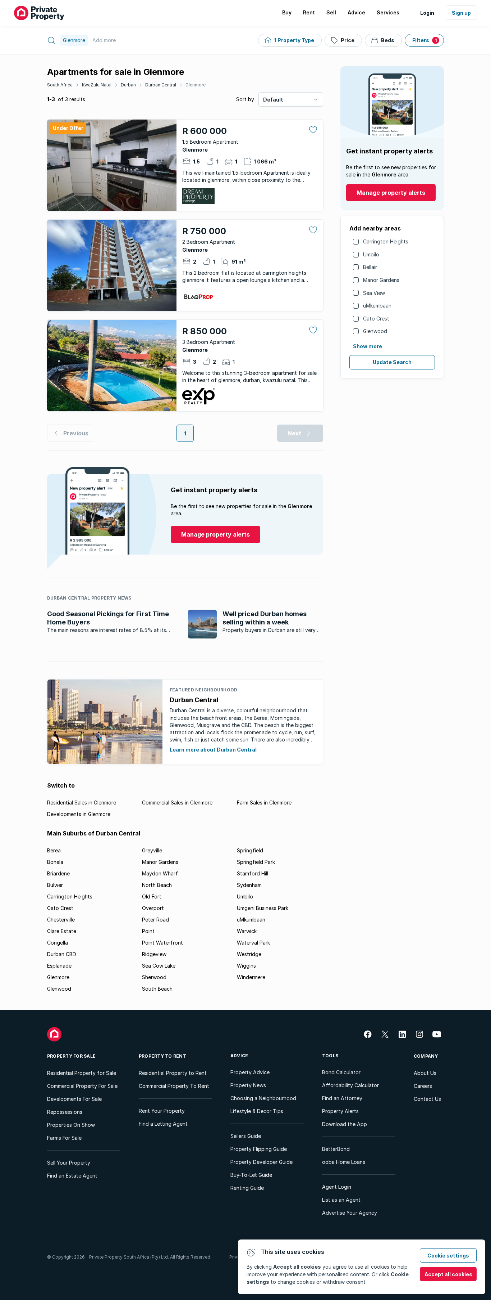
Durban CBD (61, 954)
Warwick (247, 931)
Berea (54, 850)
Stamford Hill (252, 873)
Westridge (249, 954)
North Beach (157, 885)
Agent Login (336, 1187)
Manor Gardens (381, 280)
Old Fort (151, 896)
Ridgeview (154, 954)
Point (148, 931)
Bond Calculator (341, 1072)
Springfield (250, 850)
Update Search (392, 362)
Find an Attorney (342, 1098)
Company (426, 1056)
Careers (423, 1086)
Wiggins (246, 966)
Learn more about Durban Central (213, 750)
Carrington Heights (385, 241)
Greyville (152, 850)
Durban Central (160, 85)
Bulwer (55, 885)
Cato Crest (376, 318)
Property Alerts (340, 1111)
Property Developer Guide (261, 1162)
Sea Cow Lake (158, 966)
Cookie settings (448, 1255)
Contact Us (427, 1099)
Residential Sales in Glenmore (81, 802)
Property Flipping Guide (258, 1149)
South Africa (60, 85)
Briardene (58, 873)
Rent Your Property (162, 1111)
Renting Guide (247, 1188)
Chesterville (61, 919)
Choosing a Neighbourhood (263, 1098)
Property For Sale (71, 1056)
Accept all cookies (448, 1274)
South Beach (157, 989)
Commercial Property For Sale (82, 1086)
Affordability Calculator (350, 1085)
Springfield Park (256, 862)
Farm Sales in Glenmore (264, 802)
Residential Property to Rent (173, 1073)
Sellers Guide (245, 1136)
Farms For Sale (64, 1138)
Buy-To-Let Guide (251, 1175)
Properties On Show (71, 1125)
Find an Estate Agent (72, 1176)
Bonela (55, 862)
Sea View (374, 293)
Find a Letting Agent (163, 1124)
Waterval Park (253, 943)
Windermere (251, 977)
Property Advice (250, 1072)
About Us (425, 1073)
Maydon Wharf (160, 873)
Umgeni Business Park (262, 908)
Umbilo (371, 254)
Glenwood (375, 331)
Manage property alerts (391, 192)
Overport (153, 908)
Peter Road (155, 919)
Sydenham (249, 885)
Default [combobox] (273, 100)
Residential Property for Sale (81, 1073)
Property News (248, 1085)
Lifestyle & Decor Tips (256, 1111)
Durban (128, 85)
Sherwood (154, 977)
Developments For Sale (74, 1099)
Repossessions (64, 1112)
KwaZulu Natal (96, 85)
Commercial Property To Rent (174, 1086)
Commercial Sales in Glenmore (177, 802)
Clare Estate (61, 931)
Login (427, 13)
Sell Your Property (68, 1163)
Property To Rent (162, 1056)
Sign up (461, 13)
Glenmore (195, 85)
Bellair (370, 267)
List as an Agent (341, 1200)
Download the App (344, 1124)
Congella (57, 943)
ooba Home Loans (343, 1162)
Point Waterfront (162, 943)
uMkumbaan (377, 305)
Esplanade (59, 966)
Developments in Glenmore (78, 814)
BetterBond (336, 1149)
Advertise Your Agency (349, 1213)
